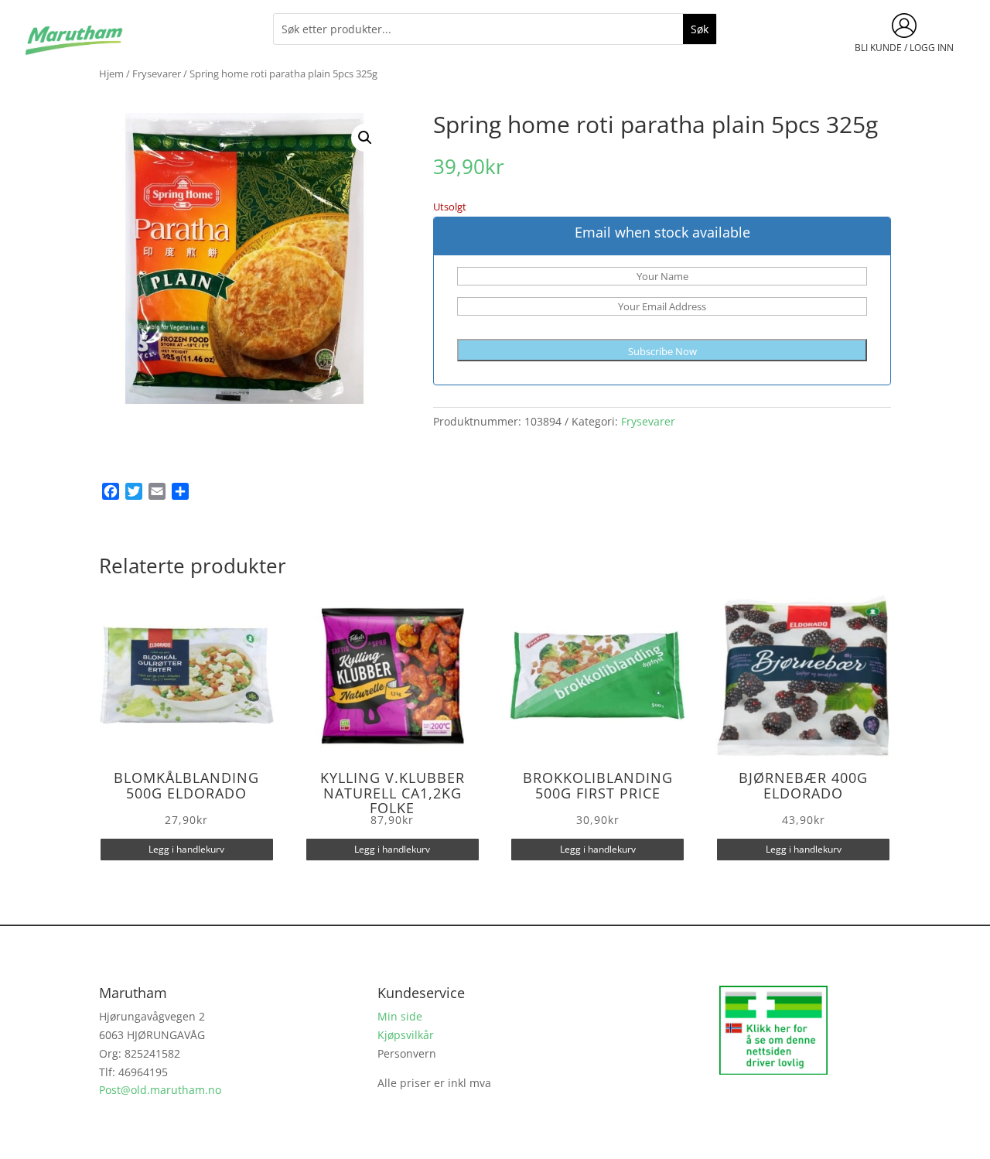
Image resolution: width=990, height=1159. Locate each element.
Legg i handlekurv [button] (186, 849)
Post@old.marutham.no (160, 1089)
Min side (399, 1016)
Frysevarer (156, 73)
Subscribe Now (662, 351)
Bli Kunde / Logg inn (904, 47)
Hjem (111, 73)
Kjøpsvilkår (405, 1034)
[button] (365, 138)
